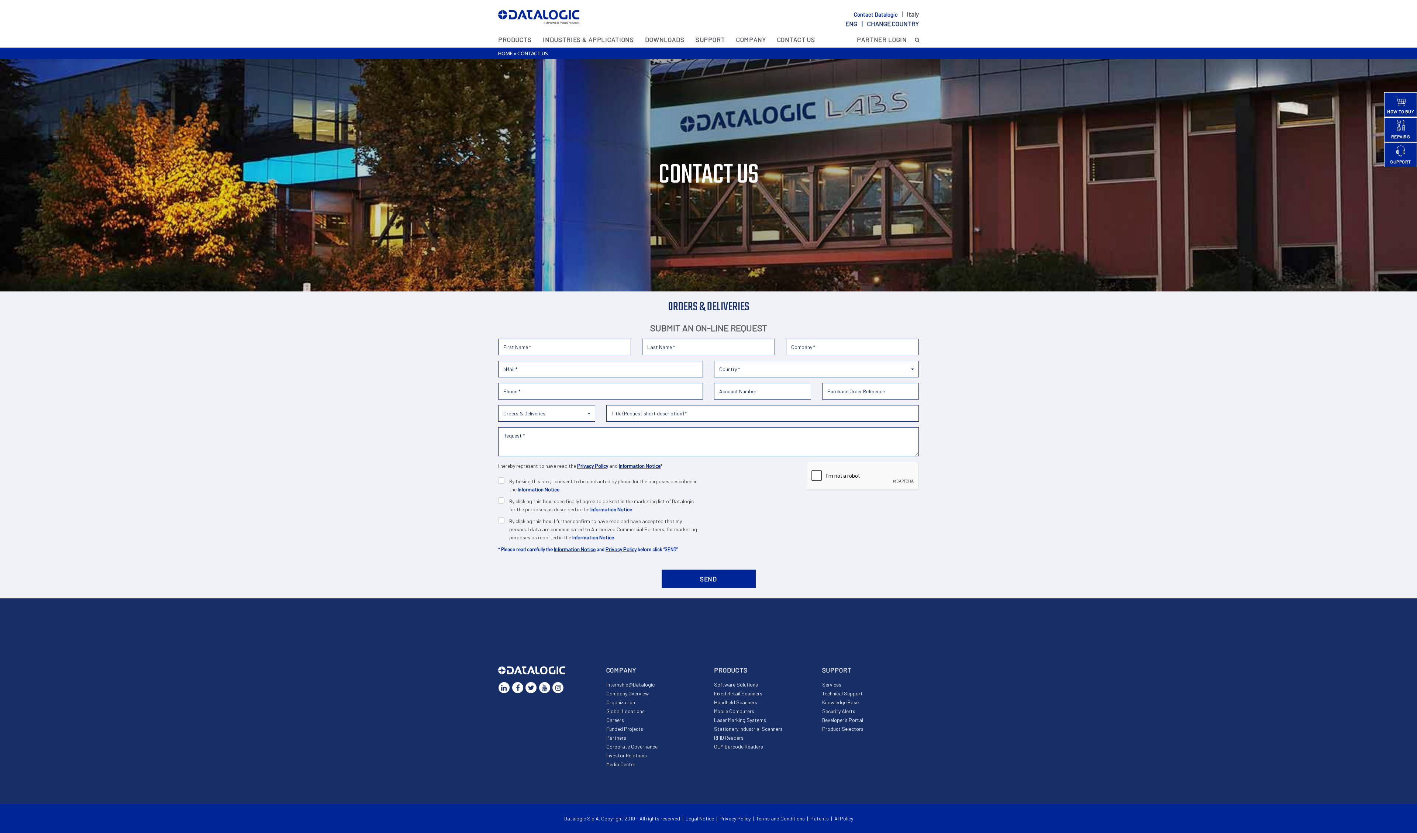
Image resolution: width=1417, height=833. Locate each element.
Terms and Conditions (780, 818)
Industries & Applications (588, 39)
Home (505, 53)
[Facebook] (517, 687)
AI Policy (843, 818)
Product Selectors (842, 729)
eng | (882, 23)
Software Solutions (736, 684)
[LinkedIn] (504, 687)
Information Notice (640, 466)
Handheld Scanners (735, 702)
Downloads (665, 39)
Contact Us (796, 39)
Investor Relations (626, 755)
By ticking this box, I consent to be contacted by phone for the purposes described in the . (603, 485)
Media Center (620, 764)
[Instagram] (557, 687)
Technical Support (842, 693)
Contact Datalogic (876, 14)
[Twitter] (531, 687)
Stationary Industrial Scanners (748, 729)
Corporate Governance (632, 746)
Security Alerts (838, 711)
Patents (819, 818)
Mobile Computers (734, 711)
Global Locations (625, 711)
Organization (620, 702)
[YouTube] (544, 687)
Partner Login (882, 39)
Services (831, 684)
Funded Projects (624, 729)
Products (515, 39)
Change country (893, 23)
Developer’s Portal (842, 720)
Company (751, 39)
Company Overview (627, 693)
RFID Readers (729, 738)
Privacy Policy (592, 466)
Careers (615, 720)
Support (710, 39)
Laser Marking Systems (740, 720)
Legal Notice (700, 818)
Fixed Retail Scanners (738, 693)
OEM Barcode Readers (738, 746)
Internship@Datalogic (630, 684)
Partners (616, 738)
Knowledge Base (840, 702)
